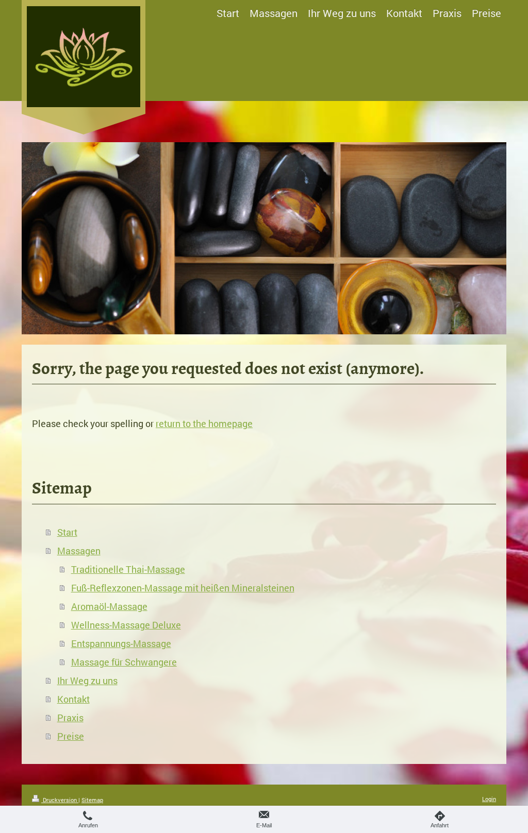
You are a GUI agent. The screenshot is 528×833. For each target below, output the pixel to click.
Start (67, 532)
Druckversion (59, 800)
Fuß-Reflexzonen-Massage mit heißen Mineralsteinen (182, 588)
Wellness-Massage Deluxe (126, 625)
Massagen (79, 551)
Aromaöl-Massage (109, 606)
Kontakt (73, 699)
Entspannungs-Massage (121, 643)
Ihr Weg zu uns (87, 680)
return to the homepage (204, 423)
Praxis (70, 717)
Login (489, 799)
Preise (70, 736)
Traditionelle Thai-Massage (128, 569)
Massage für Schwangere (124, 662)
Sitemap (92, 800)
